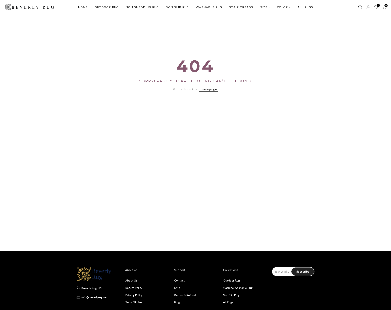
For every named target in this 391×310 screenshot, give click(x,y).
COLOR (282, 7)
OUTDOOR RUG (107, 7)
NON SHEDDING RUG (142, 7)
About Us (131, 280)
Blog (177, 302)
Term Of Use (133, 302)
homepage (208, 89)
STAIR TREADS (241, 7)
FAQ (177, 287)
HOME (83, 7)
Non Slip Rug (231, 295)
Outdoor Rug (231, 280)
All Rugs (228, 302)
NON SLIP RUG (177, 7)
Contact (179, 280)
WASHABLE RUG (209, 7)
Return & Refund (185, 295)
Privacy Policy (134, 295)
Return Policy (133, 287)
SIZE (263, 7)
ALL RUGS (305, 7)
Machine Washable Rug (238, 287)
